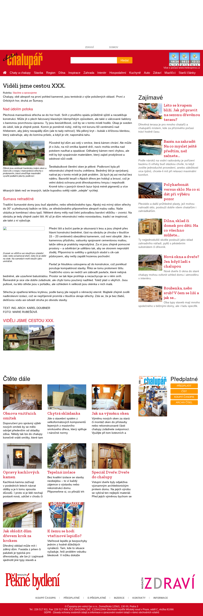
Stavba (38, 72)
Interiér (101, 72)
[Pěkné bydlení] (32, 581)
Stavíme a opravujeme (25, 92)
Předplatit (184, 385)
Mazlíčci (170, 72)
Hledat (125, 60)
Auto (147, 72)
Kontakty (139, 598)
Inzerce (119, 598)
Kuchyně (135, 72)
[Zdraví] (168, 581)
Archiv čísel (184, 402)
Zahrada (88, 72)
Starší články (187, 72)
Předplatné (72, 598)
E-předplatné (97, 598)
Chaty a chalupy (20, 72)
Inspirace (74, 72)
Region (50, 72)
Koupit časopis (184, 397)
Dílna (61, 72)
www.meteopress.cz (189, 67)
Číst (184, 391)
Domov (113, 47)
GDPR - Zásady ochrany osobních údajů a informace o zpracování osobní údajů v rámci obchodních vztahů (101, 612)
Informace (160, 598)
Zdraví (89, 47)
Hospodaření (117, 72)
